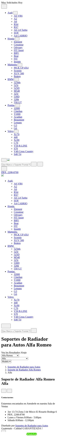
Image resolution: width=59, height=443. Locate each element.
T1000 (17, 114)
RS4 (16, 24)
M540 (17, 91)
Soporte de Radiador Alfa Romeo (24, 369)
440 (16, 137)
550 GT (18, 102)
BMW (11, 79)
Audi (10, 12)
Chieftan (18, 111)
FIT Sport (19, 50)
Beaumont (19, 119)
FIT (16, 58)
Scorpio (18, 70)
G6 (15, 128)
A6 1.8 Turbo (20, 30)
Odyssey (18, 47)
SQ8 (16, 32)
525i (16, 85)
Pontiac (11, 105)
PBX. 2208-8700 (9, 172)
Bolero (17, 76)
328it (16, 99)
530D (17, 96)
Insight (17, 61)
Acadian (18, 117)
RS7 (16, 27)
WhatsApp (31, 434)
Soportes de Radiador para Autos (24, 367)
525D (17, 88)
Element (18, 41)
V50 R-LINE (20, 145)
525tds (17, 82)
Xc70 (16, 134)
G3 (15, 125)
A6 (15, 21)
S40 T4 (17, 154)
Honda (11, 38)
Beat (16, 56)
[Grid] (3, 391)
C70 (16, 143)
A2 (15, 18)
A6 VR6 (18, 15)
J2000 (17, 108)
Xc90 (16, 140)
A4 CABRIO (20, 35)
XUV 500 (19, 73)
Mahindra (12, 64)
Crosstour (18, 44)
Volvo (11, 131)
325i (16, 93)
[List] (9, 391)
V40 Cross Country (23, 151)
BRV (16, 53)
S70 (16, 148)
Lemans (18, 122)
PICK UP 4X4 (21, 67)
